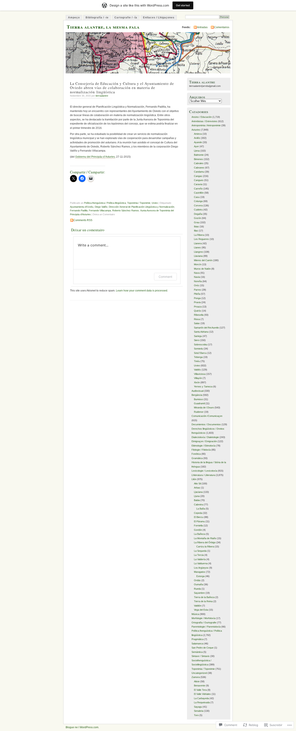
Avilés (197, 138)
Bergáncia (197, 395)
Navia (197, 277)
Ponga (197, 298)
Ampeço (74, 17)
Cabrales (198, 163)
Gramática (197, 458)
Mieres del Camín (203, 260)
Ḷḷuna (197, 496)
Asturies (196, 129)
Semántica (197, 652)
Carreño (198, 188)
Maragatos (199, 572)
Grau (196, 222)
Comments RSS (82, 220)
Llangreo (198, 252)
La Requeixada (202, 702)
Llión (194, 479)
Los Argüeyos (201, 567)
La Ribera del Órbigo (205, 542)
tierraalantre (102, 95)
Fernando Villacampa (100, 210)
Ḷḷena (197, 150)
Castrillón (199, 192)
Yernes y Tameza (203, 386)
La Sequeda (200, 551)
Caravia (198, 184)
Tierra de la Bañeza (204, 597)
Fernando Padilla (79, 210)
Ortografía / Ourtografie (204, 622)
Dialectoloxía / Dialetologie (205, 437)
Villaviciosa (199, 374)
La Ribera (199, 235)
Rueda (197, 588)
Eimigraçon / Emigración (204, 441)
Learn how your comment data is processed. (142, 290)
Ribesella (198, 315)
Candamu (199, 171)
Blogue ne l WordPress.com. (82, 727)
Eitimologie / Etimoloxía (203, 445)
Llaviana (198, 256)
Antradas (202, 27)
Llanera (198, 243)
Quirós (197, 310)
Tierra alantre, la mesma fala (103, 26)
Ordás (197, 580)
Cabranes (199, 167)
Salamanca (197, 643)
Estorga (200, 576)
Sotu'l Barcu (200, 353)
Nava (197, 273)
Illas (196, 230)
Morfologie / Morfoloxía (203, 618)
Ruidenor (198, 412)
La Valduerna (201, 563)
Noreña (198, 281)
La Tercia (199, 555)
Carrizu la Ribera (205, 546)
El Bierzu (198, 517)
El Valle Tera (200, 690)
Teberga (198, 357)
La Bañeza (199, 534)
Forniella (198, 525)
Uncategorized (199, 673)
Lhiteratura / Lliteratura (203, 475)
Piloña (197, 294)
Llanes (197, 247)
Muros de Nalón (202, 268)
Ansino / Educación (202, 117)
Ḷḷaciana (198, 492)
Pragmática (197, 639)
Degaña (198, 214)
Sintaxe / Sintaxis (201, 656)
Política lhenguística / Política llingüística (105, 203)
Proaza (198, 306)
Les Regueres (201, 239)
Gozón (197, 218)
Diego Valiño (101, 206)
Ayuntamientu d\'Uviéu (81, 206)
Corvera (198, 205)
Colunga (198, 201)
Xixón (197, 382)
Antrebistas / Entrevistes (204, 121)
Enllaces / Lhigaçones (158, 17)
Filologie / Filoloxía (201, 449)
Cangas (198, 176)
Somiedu (198, 348)
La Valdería (200, 559)
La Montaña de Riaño (205, 538)
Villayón (198, 378)
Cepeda (198, 513)
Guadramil (199, 403)
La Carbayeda (201, 698)
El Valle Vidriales (202, 694)
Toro (196, 715)
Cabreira (198, 504)
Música (195, 614)
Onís (196, 285)
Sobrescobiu (200, 344)
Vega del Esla (201, 609)
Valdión (197, 605)
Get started (183, 5)
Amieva (198, 134)
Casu (197, 197)
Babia (197, 500)
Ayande (198, 142)
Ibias (196, 226)
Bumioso (198, 399)
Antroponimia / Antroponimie (206, 125)
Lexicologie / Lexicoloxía (204, 470)
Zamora (196, 677)
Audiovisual (197, 391)
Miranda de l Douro (204, 407)
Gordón (198, 530)
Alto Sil (197, 483)
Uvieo (155, 203)
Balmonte (199, 155)
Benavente (199, 685)
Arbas (197, 487)
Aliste (197, 681)
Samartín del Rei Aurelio (206, 327)
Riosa (197, 319)
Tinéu (197, 361)
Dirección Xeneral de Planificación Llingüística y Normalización (141, 206)
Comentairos (221, 27)
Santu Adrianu (201, 331)
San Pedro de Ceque (202, 647)
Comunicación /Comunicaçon (207, 416)
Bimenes (198, 159)
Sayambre (199, 593)
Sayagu (198, 706)
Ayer (196, 146)
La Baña (200, 508)
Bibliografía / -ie (97, 17)
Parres (197, 289)
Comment (165, 276)
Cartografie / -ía (125, 17)
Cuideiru (198, 209)
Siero (196, 340)
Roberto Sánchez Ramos (125, 210)
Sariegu (198, 336)
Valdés (197, 369)
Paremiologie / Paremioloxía (206, 626)
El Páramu (199, 521)
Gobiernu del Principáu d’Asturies (95, 156)
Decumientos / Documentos (206, 424)
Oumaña (198, 584)
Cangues (198, 180)
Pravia (197, 302)
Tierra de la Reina (203, 601)
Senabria (198, 711)
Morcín (197, 264)
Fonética (196, 454)
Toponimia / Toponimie (138, 203)
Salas (197, 323)
